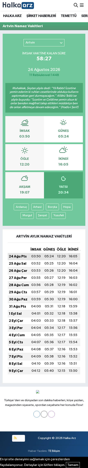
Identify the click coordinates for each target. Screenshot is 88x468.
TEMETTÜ (69, 16)
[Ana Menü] (82, 5)
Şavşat (42, 215)
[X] (44, 414)
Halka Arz (69, 438)
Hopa (67, 206)
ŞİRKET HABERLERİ (41, 16)
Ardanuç (21, 206)
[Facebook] (36, 414)
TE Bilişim (54, 450)
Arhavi (37, 206)
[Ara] (76, 5)
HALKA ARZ (12, 16)
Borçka (52, 206)
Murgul (27, 215)
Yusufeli (58, 215)
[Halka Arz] (18, 5)
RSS (20, 438)
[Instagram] (51, 414)
